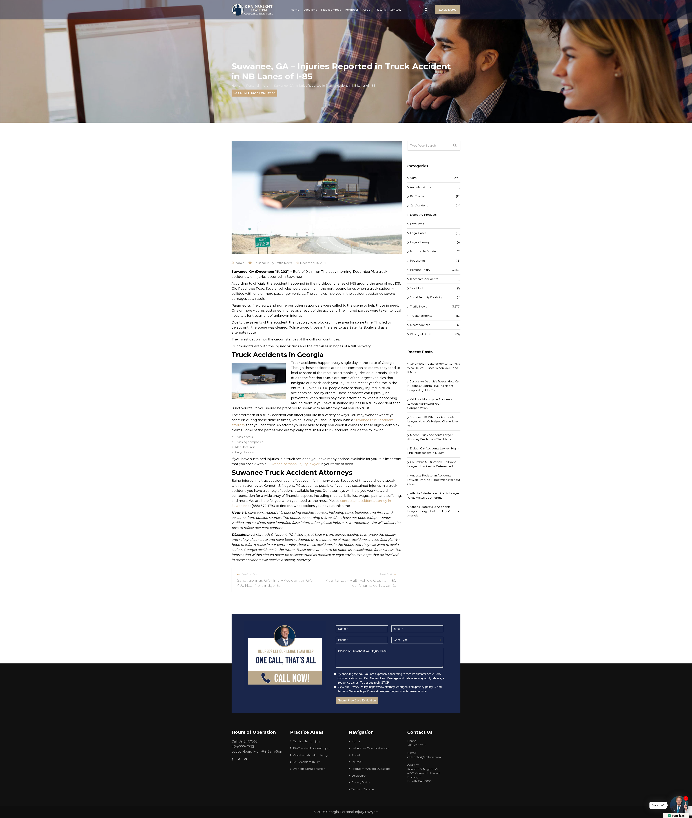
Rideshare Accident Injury (310, 755)
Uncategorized (420, 325)
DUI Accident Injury (306, 762)
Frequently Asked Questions (370, 768)
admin (240, 263)
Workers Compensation (309, 768)
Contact (395, 9)
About (367, 9)
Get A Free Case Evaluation (370, 748)
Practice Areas (331, 9)
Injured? (357, 762)
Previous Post (249, 574)
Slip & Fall (416, 288)
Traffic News (283, 263)
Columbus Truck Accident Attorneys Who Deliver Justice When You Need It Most (433, 368)
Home (294, 9)
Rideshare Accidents (424, 279)
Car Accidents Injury (306, 741)
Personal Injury (264, 263)
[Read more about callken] (252, 10)
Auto (413, 178)
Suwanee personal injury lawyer (294, 464)
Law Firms (417, 224)
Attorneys (351, 9)
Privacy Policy (360, 782)
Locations (310, 9)
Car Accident (419, 205)
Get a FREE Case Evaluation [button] (254, 93)
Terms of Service (362, 789)
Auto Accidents (420, 187)
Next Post (386, 574)
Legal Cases (418, 233)
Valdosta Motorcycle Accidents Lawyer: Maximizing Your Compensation (429, 404)
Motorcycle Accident (424, 251)
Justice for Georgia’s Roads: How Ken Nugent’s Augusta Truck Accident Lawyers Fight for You (433, 386)
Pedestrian (417, 260)
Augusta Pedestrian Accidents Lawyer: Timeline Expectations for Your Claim (433, 480)
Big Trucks (417, 196)
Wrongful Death (421, 334)
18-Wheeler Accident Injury (311, 748)
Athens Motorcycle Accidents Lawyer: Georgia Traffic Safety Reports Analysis (433, 511)
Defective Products (423, 214)
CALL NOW (448, 10)
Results (381, 9)
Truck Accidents (421, 315)
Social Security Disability (426, 297)
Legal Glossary (419, 242)
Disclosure (358, 775)
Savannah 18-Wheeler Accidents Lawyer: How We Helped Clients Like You (432, 421)
